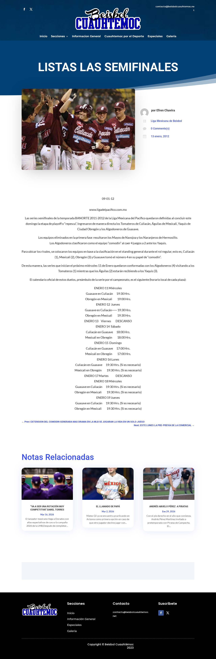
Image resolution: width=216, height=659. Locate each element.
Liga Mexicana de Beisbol (166, 121)
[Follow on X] (31, 9)
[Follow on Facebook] (24, 9)
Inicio (43, 36)
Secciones (58, 36)
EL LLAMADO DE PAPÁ (108, 506)
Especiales (155, 36)
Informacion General (86, 36)
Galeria (171, 36)
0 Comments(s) (160, 128)
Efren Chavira (165, 110)
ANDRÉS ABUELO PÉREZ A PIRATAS (168, 506)
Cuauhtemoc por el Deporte (124, 36)
